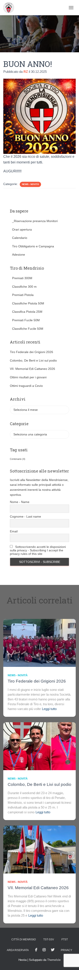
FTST (64, 939)
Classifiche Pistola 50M (28, 303)
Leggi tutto (49, 709)
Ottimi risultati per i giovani (28, 377)
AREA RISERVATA (18, 950)
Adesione (18, 254)
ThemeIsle (54, 960)
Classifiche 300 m (24, 286)
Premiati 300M (22, 278)
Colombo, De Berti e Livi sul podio (33, 360)
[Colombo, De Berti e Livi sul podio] (39, 745)
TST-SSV (48, 939)
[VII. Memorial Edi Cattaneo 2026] (39, 849)
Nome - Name (19, 502)
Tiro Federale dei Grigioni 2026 (31, 352)
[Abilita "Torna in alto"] (70, 961)
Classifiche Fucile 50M (27, 328)
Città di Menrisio (23, 939)
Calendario (19, 238)
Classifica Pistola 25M (27, 311)
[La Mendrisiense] (10, 7)
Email (14, 531)
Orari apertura (22, 229)
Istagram (44, 950)
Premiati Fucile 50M (26, 320)
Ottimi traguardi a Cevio (26, 385)
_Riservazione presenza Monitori (35, 221)
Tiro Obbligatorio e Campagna (33, 246)
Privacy (66, 950)
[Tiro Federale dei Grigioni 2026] (39, 642)
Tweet (53, 950)
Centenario (17, 459)
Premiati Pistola (23, 295)
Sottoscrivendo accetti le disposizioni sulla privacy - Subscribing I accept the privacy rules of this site (38, 550)
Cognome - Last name (25, 516)
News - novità (30, 184)
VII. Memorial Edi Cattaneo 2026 (32, 368)
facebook (36, 950)
